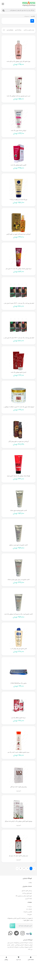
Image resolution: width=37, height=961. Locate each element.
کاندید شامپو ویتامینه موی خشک (18, 510)
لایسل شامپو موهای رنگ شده (18, 372)
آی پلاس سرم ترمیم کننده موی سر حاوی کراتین (18, 234)
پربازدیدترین (18, 30)
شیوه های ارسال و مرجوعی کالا (24, 896)
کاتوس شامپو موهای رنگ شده (18, 165)
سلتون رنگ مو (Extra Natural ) (19, 683)
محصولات (26, 16)
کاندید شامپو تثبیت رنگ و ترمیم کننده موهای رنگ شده (18, 614)
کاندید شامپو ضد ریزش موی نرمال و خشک (19, 580)
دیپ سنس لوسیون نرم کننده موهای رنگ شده (18, 96)
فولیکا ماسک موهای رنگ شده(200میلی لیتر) (18, 476)
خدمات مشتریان (27, 886)
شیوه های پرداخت (27, 893)
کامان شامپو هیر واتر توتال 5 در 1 (18, 649)
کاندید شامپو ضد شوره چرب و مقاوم (18, 545)
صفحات (30, 902)
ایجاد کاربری (28, 898)
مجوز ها (30, 914)
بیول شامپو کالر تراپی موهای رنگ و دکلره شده (18, 61)
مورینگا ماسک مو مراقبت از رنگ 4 (18, 200)
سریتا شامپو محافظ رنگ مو (19, 718)
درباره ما (30, 906)
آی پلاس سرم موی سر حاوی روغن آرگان (19, 441)
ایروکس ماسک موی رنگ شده (18, 130)
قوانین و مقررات (27, 912)
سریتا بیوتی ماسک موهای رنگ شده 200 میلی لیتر (18, 269)
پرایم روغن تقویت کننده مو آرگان (18, 787)
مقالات (30, 883)
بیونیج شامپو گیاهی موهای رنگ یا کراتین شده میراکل (18, 821)
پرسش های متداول (27, 891)
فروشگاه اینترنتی (27, 878)
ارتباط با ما (29, 909)
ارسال (12, 925)
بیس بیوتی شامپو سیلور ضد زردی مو (18, 856)
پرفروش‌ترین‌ (10, 30)
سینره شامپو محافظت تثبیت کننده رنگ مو (18, 752)
